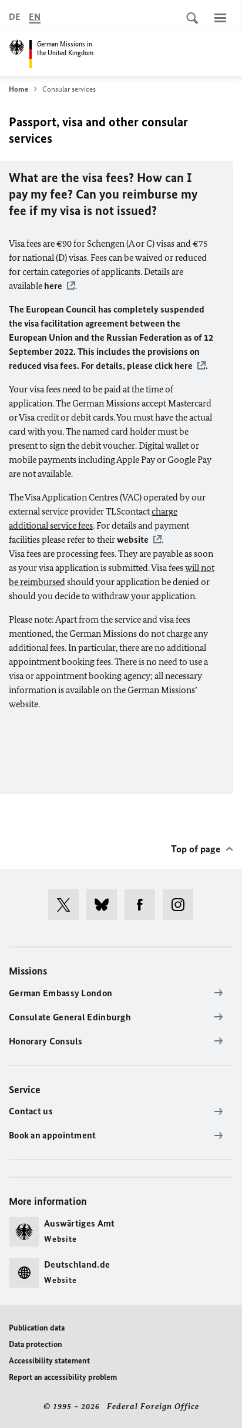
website (133, 539)
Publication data (37, 1328)
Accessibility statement (49, 1361)
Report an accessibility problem (63, 1377)
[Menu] (220, 18)
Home (18, 89)
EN (35, 16)
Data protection (35, 1344)
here (53, 285)
